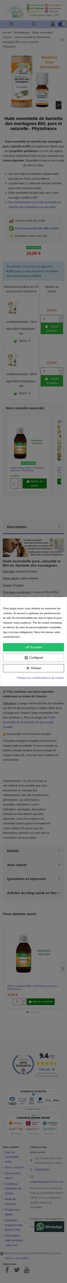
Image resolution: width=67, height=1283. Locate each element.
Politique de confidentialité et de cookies (40, 677)
